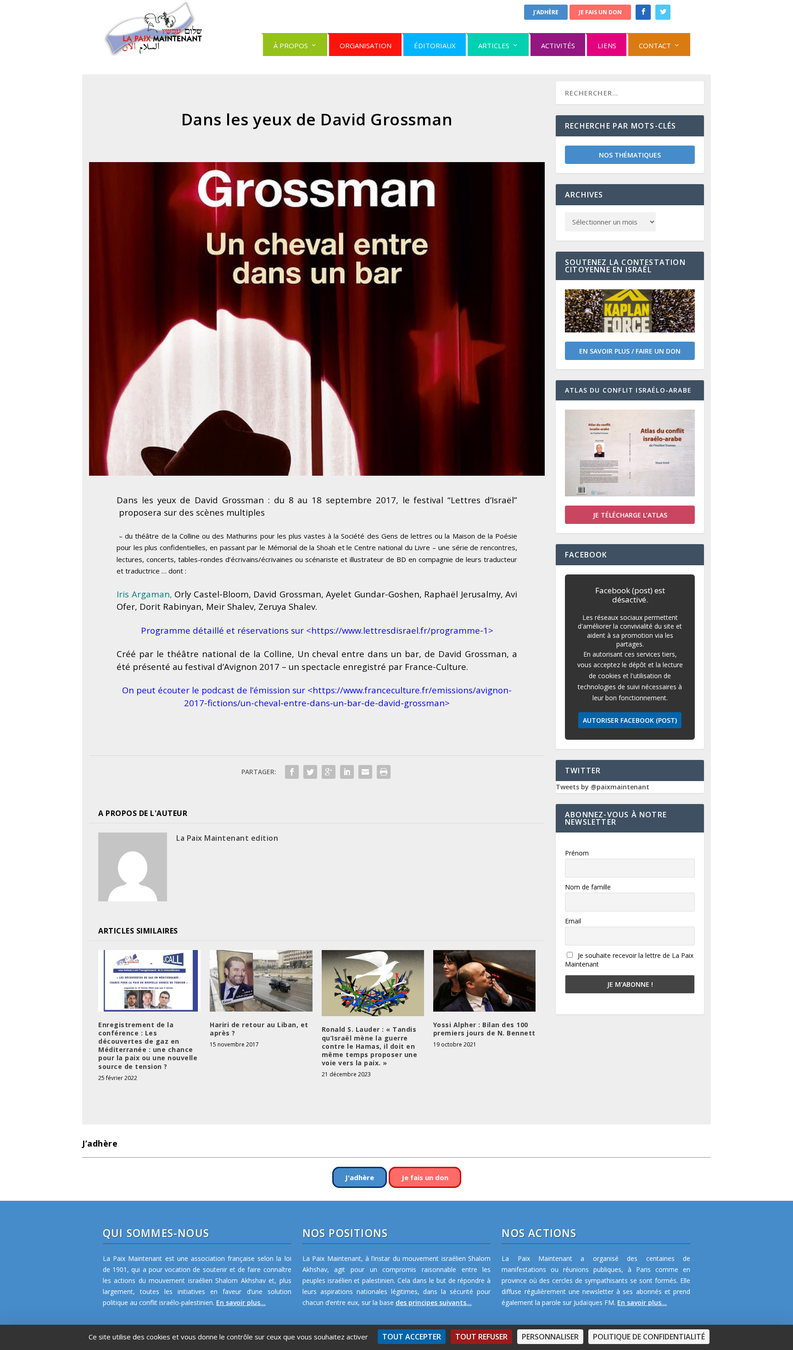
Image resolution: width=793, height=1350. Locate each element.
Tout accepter (411, 1337)
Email (573, 921)
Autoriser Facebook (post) (630, 720)
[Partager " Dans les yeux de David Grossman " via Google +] (328, 772)
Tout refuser (481, 1337)
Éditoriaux (435, 45)
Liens (607, 45)
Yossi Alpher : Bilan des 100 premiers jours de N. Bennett (484, 1028)
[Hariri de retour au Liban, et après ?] (261, 981)
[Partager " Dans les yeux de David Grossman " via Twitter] (310, 772)
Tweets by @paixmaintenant (602, 786)
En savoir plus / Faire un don (630, 351)
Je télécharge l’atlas (630, 515)
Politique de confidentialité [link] (649, 1337)
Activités (558, 45)
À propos (291, 45)
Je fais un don (600, 12)
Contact (655, 45)
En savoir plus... (241, 1302)
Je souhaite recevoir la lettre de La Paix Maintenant (629, 959)
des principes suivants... (434, 1302)
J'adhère (545, 12)
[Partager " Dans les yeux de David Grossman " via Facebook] (292, 772)
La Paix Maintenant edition (227, 838)
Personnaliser (550, 1337)
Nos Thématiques (630, 155)
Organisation (365, 45)
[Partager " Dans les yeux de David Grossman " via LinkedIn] (347, 772)
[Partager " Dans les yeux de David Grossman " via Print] (383, 772)
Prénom (577, 853)
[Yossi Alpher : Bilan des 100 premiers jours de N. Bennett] (484, 981)
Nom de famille (588, 887)
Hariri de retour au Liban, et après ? (259, 1028)
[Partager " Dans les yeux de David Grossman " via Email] (365, 772)
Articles (493, 45)
